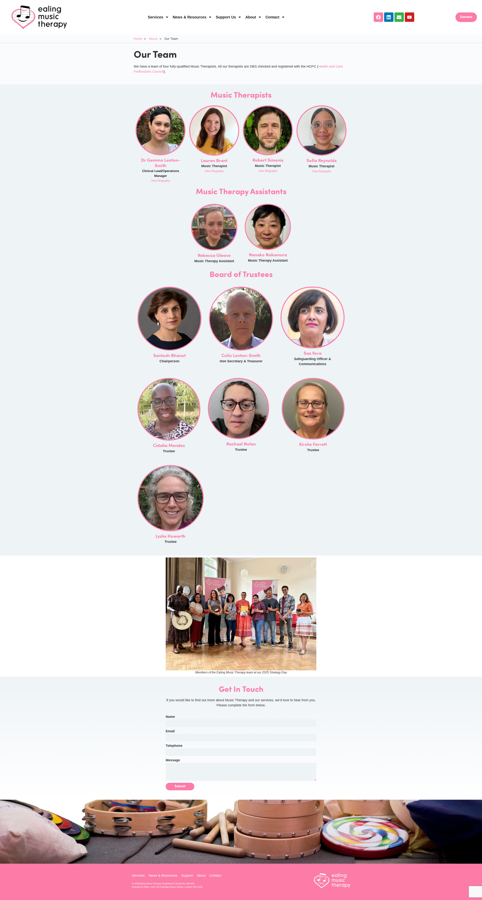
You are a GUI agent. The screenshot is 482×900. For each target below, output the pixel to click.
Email (170, 731)
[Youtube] (409, 17)
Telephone (174, 746)
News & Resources (189, 17)
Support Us (226, 17)
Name (170, 717)
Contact (272, 17)
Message (173, 760)
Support (187, 875)
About (250, 17)
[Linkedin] (389, 17)
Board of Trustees (241, 275)
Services (155, 17)
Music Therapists (241, 96)
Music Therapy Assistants (241, 192)
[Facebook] (378, 17)
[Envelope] (399, 17)
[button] (321, 171)
